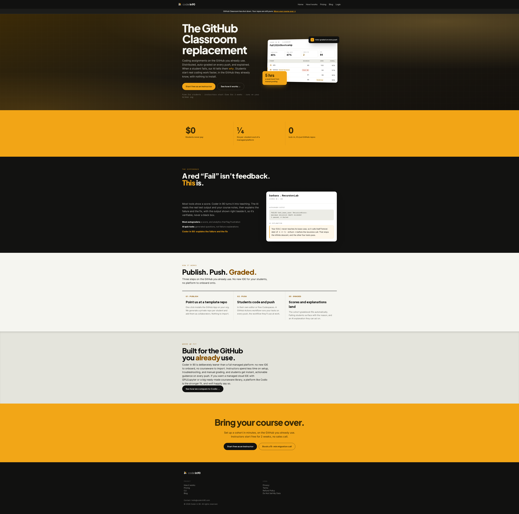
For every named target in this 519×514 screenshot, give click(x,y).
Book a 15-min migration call (277, 446)
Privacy (266, 485)
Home (300, 4)
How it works (311, 4)
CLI (185, 490)
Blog (331, 4)
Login (338, 4)
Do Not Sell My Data (272, 493)
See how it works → (231, 86)
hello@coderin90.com (201, 500)
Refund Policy (269, 490)
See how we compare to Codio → (203, 388)
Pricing (323, 4)
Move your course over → (285, 11)
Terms (265, 488)
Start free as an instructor (199, 86)
